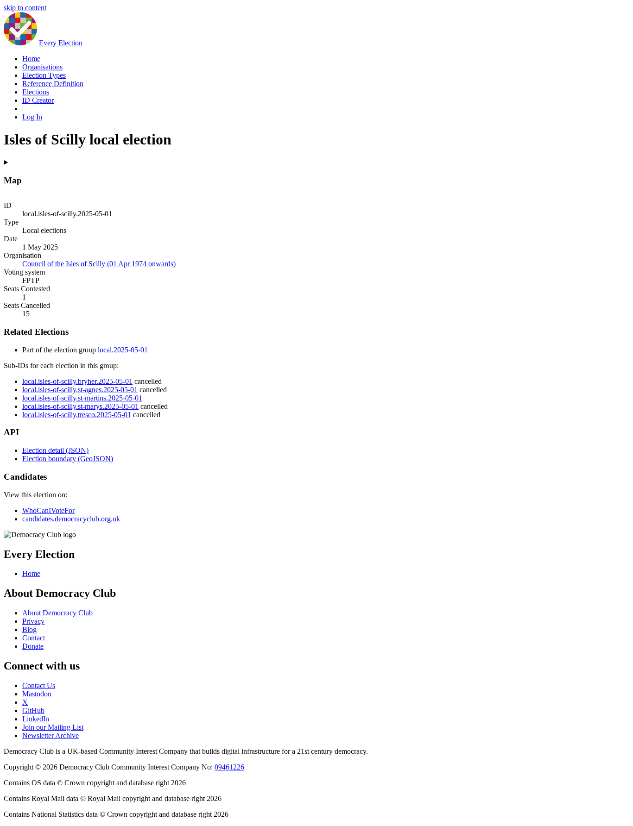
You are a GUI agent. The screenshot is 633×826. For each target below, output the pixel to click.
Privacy (33, 621)
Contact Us (38, 685)
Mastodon (36, 694)
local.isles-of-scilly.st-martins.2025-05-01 (82, 398)
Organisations (42, 67)
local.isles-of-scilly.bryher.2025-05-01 (77, 381)
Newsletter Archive (50, 735)
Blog (29, 629)
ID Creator (38, 100)
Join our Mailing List (52, 727)
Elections (35, 92)
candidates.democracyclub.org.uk (71, 519)
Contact (33, 638)
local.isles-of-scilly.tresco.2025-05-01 (76, 415)
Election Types (44, 75)
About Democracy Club (57, 613)
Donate (33, 646)
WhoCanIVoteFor (48, 510)
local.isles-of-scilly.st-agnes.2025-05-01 (80, 390)
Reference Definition (52, 84)
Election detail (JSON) (55, 450)
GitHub (33, 710)
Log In (32, 117)
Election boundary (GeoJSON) (67, 459)
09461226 (229, 767)
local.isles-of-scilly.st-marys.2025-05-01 (80, 406)
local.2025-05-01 (123, 350)
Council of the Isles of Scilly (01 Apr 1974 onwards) (99, 264)
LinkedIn (35, 719)
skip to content (25, 8)
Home (31, 59)
